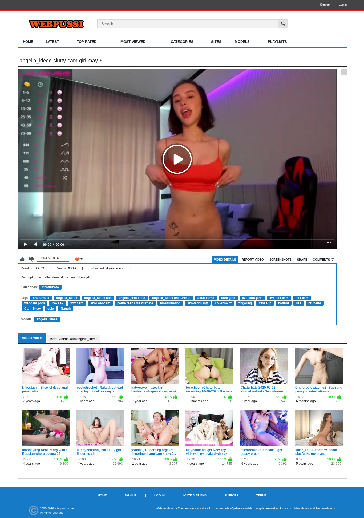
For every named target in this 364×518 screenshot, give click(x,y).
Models (242, 42)
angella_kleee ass (98, 298)
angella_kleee (66, 298)
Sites (216, 42)
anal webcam (100, 303)
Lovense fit (223, 303)
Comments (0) (323, 259)
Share (302, 259)
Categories (182, 42)
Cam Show (32, 308)
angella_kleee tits (132, 298)
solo (50, 308)
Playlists (277, 42)
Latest (52, 42)
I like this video (22, 259)
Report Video (253, 259)
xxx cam (76, 303)
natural (283, 303)
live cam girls (252, 298)
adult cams (205, 298)
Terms (261, 495)
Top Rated (86, 42)
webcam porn (34, 303)
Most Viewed (132, 42)
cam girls (228, 298)
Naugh (66, 308)
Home (28, 42)
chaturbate (41, 298)
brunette (314, 303)
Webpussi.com (64, 508)
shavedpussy (197, 303)
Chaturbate (50, 287)
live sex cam (279, 298)
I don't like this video (31, 259)
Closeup (265, 303)
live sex (57, 303)
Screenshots (280, 259)
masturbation (170, 303)
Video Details (225, 259)
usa (298, 303)
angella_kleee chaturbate (171, 298)
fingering (245, 303)
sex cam (302, 298)
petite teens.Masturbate (135, 303)
